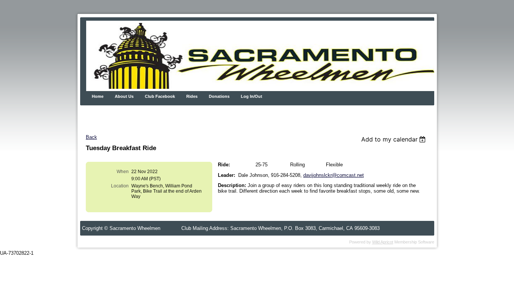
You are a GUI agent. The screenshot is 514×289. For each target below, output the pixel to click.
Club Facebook (160, 96)
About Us (124, 96)
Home (97, 96)
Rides (192, 96)
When (123, 171)
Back (91, 137)
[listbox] (394, 139)
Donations (219, 96)
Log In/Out (251, 96)
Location (120, 186)
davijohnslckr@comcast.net (333, 175)
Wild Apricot (382, 242)
